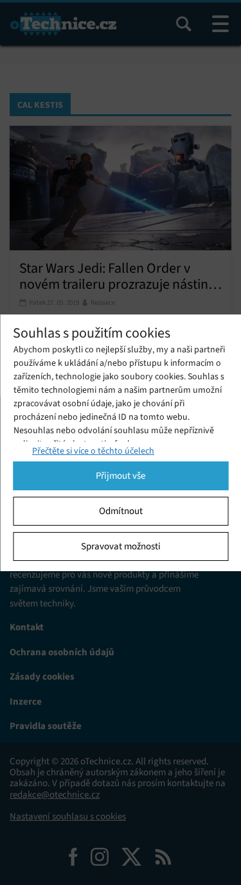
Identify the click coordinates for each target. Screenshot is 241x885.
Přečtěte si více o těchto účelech (93, 450)
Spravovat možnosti (121, 546)
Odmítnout (121, 511)
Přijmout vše (120, 475)
